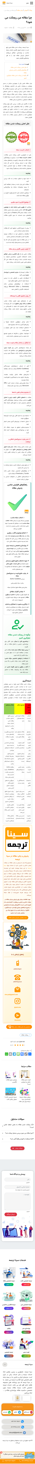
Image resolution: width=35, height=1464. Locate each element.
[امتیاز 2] (20, 1045)
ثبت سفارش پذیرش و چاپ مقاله (17, 918)
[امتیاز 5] (13, 1045)
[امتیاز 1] (23, 1045)
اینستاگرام (26, 1412)
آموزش (26, 10)
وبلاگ (30, 10)
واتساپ (5, 1412)
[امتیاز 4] (15, 1045)
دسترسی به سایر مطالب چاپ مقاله (20, 1027)
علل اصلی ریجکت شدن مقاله (19, 67)
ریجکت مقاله (25, 1035)
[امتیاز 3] (18, 1045)
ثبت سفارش (26, 1284)
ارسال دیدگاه (11, 1214)
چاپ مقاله (20, 10)
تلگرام (15, 1412)
